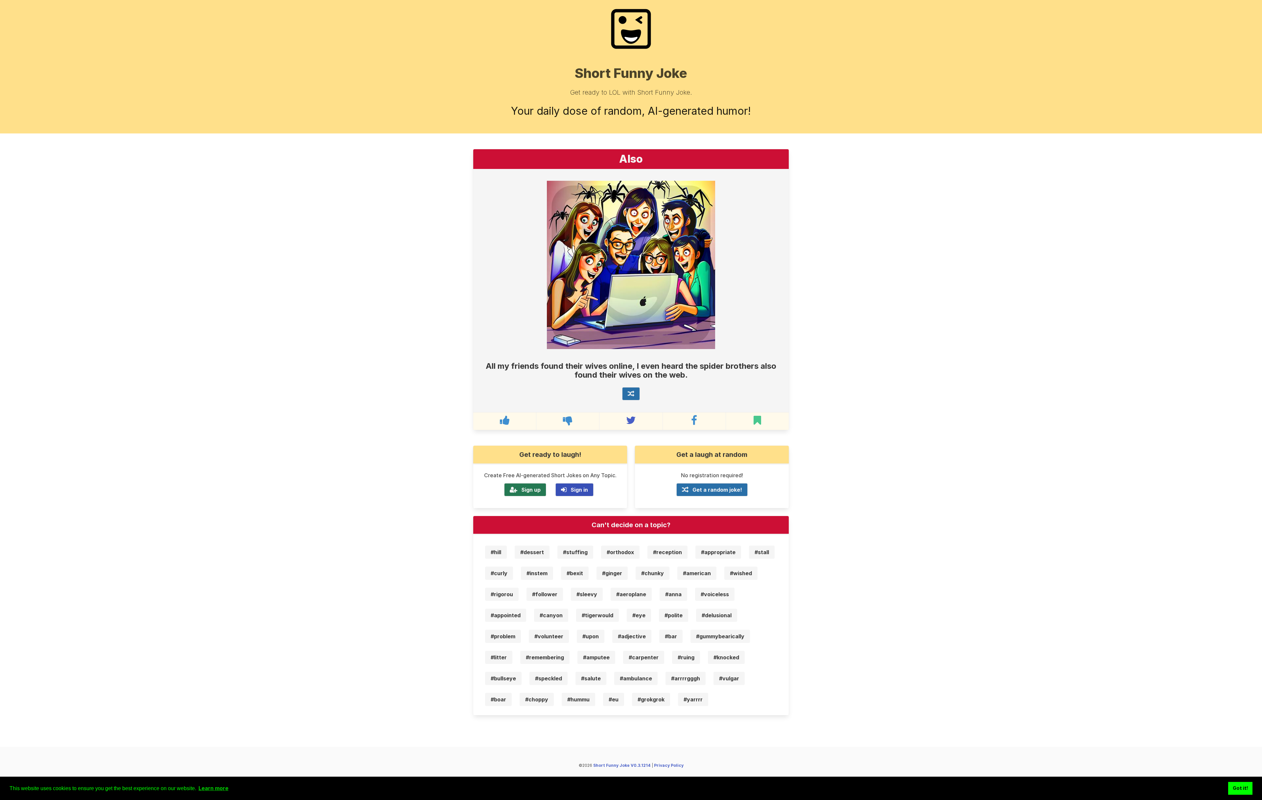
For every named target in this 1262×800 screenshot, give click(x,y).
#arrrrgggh (685, 678)
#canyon (551, 615)
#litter (499, 657)
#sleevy (586, 594)
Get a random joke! (717, 489)
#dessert (532, 552)
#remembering (545, 657)
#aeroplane (631, 594)
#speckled (548, 678)
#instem (537, 573)
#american (697, 573)
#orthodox (620, 552)
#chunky (652, 573)
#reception (667, 552)
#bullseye (503, 678)
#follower (544, 594)
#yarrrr (693, 699)
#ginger (612, 573)
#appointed (506, 615)
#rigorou (502, 594)
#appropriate (718, 552)
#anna (673, 594)
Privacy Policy (669, 765)
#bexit (575, 573)
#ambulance (636, 678)
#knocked (726, 657)
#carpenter (644, 657)
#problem (503, 636)
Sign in (579, 489)
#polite (674, 615)
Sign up (531, 489)
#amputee (596, 657)
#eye (638, 615)
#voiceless (715, 594)
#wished (741, 573)
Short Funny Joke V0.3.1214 (622, 765)
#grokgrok (651, 699)
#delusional (717, 615)
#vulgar (729, 678)
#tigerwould (597, 615)
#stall (762, 552)
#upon (590, 636)
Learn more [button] (213, 788)
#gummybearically (720, 636)
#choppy (536, 699)
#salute (591, 678)
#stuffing (575, 552)
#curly (499, 573)
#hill (496, 552)
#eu (614, 699)
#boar (498, 699)
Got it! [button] (1240, 788)
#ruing (686, 657)
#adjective (632, 636)
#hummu (578, 699)
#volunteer (548, 636)
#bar (671, 636)
